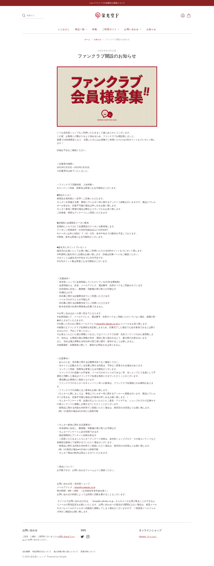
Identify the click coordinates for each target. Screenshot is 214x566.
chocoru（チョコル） (148, 536)
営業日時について (88, 551)
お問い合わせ (131, 29)
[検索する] (24, 15)
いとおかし (64, 29)
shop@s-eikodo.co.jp (107, 324)
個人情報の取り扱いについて (66, 551)
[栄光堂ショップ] (107, 16)
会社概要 (26, 551)
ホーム (87, 39)
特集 (94, 29)
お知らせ (151, 29)
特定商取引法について (41, 551)
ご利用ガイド (109, 29)
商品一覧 (80, 29)
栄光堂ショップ (38, 556)
